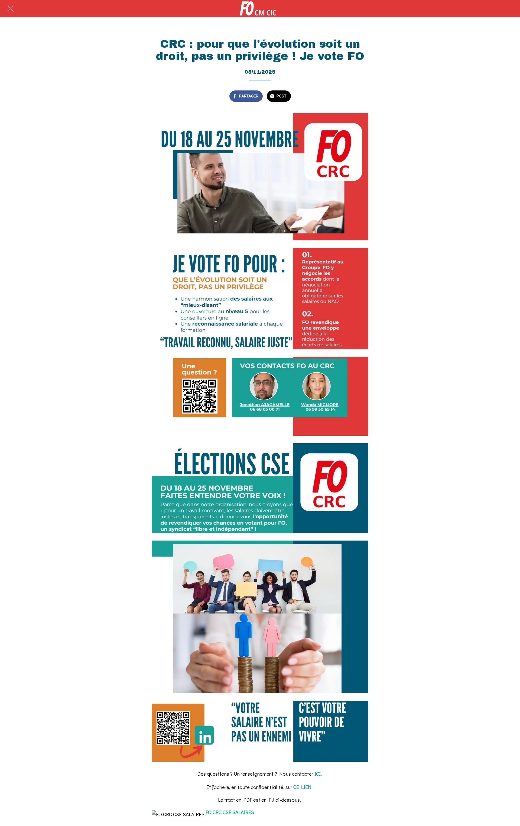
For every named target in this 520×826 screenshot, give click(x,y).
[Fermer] (11, 8)
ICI (317, 773)
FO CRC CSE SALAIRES (230, 812)
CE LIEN (302, 786)
